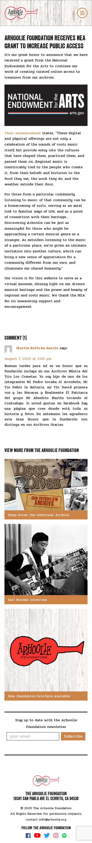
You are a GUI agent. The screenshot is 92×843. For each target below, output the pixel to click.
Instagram (55, 835)
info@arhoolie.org (52, 819)
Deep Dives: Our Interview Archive (38, 515)
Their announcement (22, 133)
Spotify (64, 835)
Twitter (47, 835)
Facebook (28, 835)
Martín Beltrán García (37, 348)
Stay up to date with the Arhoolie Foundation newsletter (46, 723)
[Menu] (82, 13)
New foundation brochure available (39, 696)
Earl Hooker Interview (27, 599)
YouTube (37, 835)
